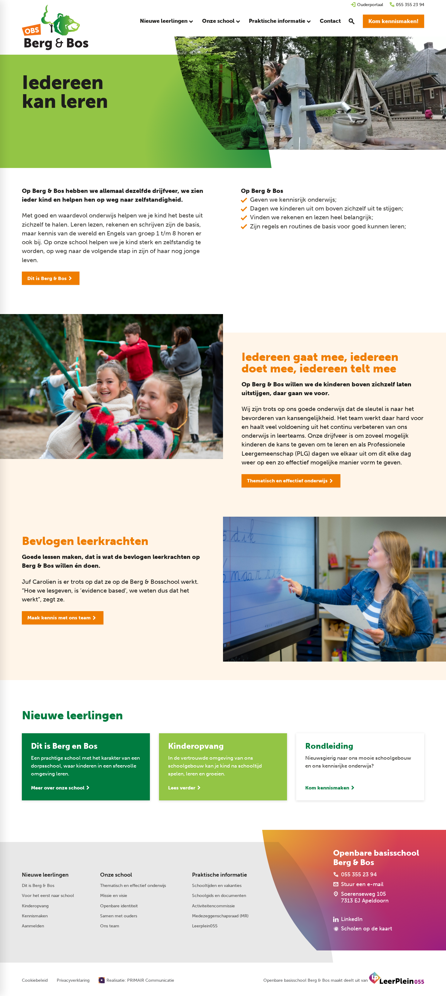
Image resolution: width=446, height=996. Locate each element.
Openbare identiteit (119, 906)
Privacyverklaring (73, 980)
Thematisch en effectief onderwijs (133, 885)
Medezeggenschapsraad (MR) (220, 916)
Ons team (109, 926)
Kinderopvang (35, 906)
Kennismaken (35, 916)
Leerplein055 (205, 926)
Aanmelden (33, 926)
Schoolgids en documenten (219, 895)
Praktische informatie (219, 874)
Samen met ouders (118, 916)
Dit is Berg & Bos (38, 885)
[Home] (55, 27)
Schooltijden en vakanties (217, 885)
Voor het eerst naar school (48, 895)
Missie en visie (113, 895)
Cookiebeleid (35, 980)
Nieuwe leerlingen (45, 874)
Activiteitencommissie (213, 906)
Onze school (116, 874)
